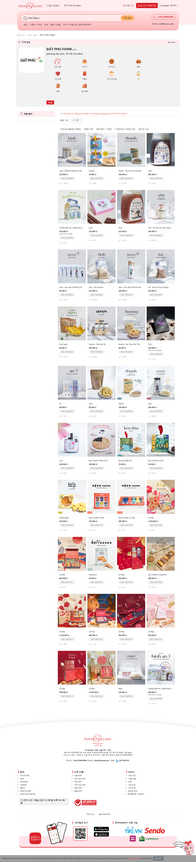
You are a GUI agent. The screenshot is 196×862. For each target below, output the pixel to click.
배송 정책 (78, 782)
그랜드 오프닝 (36, 24)
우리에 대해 (24, 776)
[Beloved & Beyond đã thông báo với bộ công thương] (85, 802)
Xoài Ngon (63, 344)
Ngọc (121, 689)
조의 (46, 24)
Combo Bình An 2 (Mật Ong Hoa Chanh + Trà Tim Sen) (80, 228)
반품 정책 (78, 788)
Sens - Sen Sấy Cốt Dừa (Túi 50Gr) (73, 287)
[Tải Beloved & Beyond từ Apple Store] (101, 834)
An (60, 404)
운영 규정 (90, 814)
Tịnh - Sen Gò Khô (96, 287)
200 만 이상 (143, 129)
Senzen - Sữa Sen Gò (97, 344)
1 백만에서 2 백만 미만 (125, 129)
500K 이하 (88, 129)
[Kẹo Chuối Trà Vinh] (161, 439)
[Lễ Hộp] (161, 496)
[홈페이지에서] (30, 5)
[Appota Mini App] (149, 838)
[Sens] (101, 382)
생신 (26, 24)
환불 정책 (78, 791)
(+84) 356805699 (165, 17)
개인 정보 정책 (80, 779)
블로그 (22, 788)
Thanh (121, 404)
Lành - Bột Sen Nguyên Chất (70, 171)
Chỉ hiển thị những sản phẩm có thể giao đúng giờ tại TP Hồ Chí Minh (94, 113)
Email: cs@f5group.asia (163, 24)
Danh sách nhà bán (28, 794)
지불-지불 (132, 779)
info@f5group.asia (101, 761)
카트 (129, 5)
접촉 (22, 779)
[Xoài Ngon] (72, 323)
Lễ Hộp (151, 518)
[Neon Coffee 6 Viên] (101, 496)
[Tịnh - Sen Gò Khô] (101, 266)
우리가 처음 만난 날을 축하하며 (77, 24)
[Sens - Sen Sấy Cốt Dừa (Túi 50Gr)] (72, 266)
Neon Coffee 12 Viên (127, 518)
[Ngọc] (131, 668)
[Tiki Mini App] (134, 830)
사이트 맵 (132, 788)
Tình (150, 344)
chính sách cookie (134, 858)
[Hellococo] (101, 553)
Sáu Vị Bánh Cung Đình (157, 575)
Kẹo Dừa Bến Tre (125, 461)
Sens (91, 404)
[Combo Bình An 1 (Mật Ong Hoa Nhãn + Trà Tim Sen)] (161, 668)
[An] (72, 382)
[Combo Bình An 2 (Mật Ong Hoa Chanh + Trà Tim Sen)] (72, 207)
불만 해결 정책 (104, 814)
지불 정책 (78, 776)
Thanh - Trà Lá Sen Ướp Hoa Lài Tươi (133, 171)
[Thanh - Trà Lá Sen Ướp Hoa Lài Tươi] (131, 150)
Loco (91, 228)
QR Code (171, 42)
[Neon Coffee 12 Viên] (131, 496)
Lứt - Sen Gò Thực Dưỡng (158, 287)
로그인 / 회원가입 (148, 5)
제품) (50, 102)
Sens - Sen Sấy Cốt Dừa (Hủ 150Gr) (133, 287)
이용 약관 (132, 776)
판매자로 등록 (25, 791)
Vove (150, 171)
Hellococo (93, 575)
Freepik (140, 794)
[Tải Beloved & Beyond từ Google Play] (101, 829)
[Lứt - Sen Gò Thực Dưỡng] (161, 266)
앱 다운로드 (54, 5)
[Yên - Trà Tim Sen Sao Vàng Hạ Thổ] (161, 207)
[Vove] (161, 150)
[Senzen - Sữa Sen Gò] (101, 323)
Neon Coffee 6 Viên (96, 518)
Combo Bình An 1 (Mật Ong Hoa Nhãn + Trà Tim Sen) (169, 689)
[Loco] (101, 207)
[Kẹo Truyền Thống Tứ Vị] (101, 439)
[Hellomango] (72, 496)
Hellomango (64, 518)
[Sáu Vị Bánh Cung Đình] (161, 553)
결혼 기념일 (55, 24)
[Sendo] (155, 830)
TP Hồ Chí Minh (73, 5)
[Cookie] (101, 150)
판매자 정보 (132, 791)
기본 (76, 120)
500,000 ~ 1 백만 (104, 129)
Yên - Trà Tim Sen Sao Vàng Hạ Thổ (162, 228)
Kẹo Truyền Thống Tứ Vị (98, 461)
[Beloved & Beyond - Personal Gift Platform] (98, 741)
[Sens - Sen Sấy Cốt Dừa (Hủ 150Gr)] (131, 266)
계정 (130, 782)
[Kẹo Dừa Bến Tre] (131, 439)
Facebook (24, 782)
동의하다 (158, 858)
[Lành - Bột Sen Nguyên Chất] (72, 150)
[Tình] (161, 323)
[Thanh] (131, 382)
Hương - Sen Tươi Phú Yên (129, 344)
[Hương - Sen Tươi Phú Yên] (131, 323)
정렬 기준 (64, 120)
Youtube (23, 785)
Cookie (91, 171)
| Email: (83, 761)
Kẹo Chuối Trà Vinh (155, 461)
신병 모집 (132, 785)
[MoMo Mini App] (133, 838)
